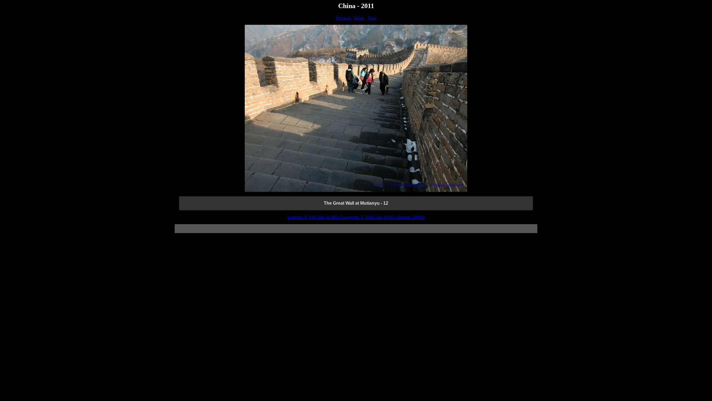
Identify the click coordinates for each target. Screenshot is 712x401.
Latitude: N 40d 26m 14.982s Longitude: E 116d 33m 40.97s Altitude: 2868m (356, 217)
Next (372, 17)
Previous (343, 17)
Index (359, 17)
